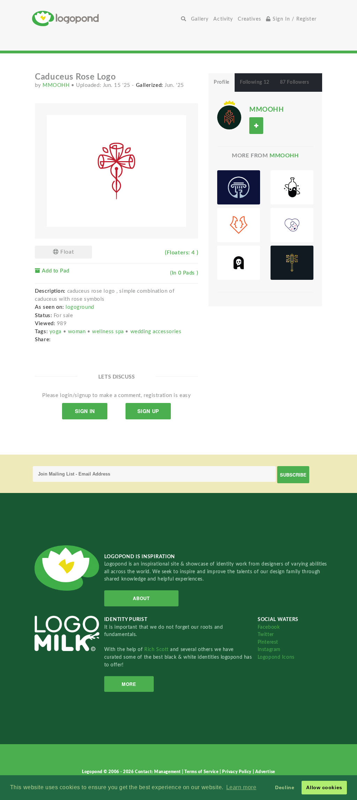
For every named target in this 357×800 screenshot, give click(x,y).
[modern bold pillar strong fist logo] (238, 187)
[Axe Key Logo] (292, 263)
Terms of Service (202, 772)
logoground (80, 307)
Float (66, 252)
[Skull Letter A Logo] (238, 263)
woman (77, 331)
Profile (221, 82)
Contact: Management (158, 772)
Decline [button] (284, 787)
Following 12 (254, 82)
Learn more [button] (241, 787)
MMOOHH (57, 85)
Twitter (266, 634)
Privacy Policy (237, 772)
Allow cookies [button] (324, 787)
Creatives (249, 19)
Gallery (199, 19)
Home (105, 18)
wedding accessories (156, 331)
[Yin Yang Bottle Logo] (292, 187)
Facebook (269, 627)
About (141, 598)
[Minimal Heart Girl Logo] (292, 225)
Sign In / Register (294, 19)
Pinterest (268, 642)
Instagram (269, 649)
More (129, 684)
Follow (256, 125)
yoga (56, 331)
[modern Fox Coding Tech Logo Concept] (238, 225)
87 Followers (294, 82)
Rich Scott (157, 649)
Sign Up (148, 411)
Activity (223, 19)
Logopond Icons (276, 657)
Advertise (265, 772)
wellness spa (108, 331)
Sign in (85, 411)
